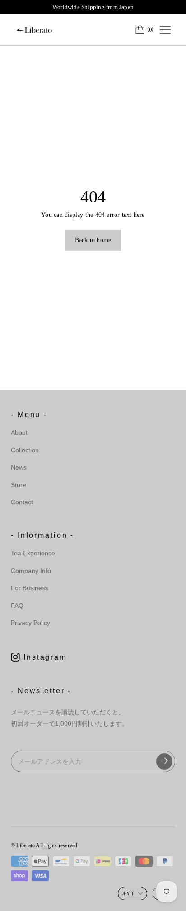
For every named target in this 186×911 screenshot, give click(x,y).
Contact (22, 502)
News (19, 467)
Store (18, 484)
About (19, 432)
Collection (25, 450)
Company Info (31, 570)
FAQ (17, 605)
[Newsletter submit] (164, 761)
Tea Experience (33, 553)
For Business (29, 588)
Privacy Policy (30, 622)
